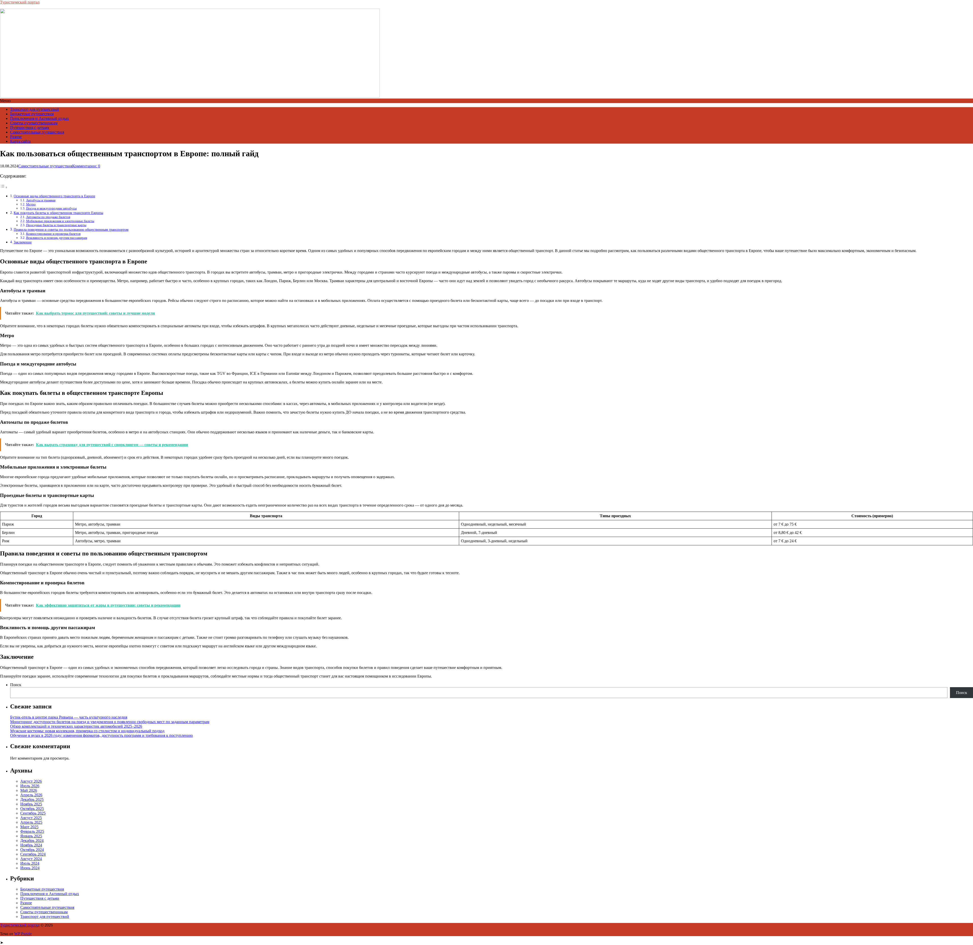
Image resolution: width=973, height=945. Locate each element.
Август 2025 (31, 818)
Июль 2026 (29, 786)
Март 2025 (29, 827)
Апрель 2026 (31, 795)
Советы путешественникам (34, 123)
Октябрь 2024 (32, 849)
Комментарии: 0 (86, 166)
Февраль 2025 (32, 831)
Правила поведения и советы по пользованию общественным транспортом (71, 229)
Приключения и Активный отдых (39, 118)
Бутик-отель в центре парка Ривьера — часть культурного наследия (68, 717)
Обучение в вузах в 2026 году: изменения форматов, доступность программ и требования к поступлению (101, 735)
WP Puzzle (23, 934)
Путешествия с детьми (29, 127)
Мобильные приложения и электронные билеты (60, 221)
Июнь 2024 (30, 868)
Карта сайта (20, 141)
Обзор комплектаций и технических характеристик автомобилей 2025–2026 (76, 726)
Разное (16, 136)
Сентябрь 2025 (33, 813)
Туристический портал (20, 2)
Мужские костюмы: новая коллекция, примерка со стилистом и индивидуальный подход (87, 731)
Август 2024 (31, 859)
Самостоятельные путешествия (37, 132)
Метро (31, 204)
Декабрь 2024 (32, 840)
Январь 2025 (31, 836)
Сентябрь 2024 (33, 854)
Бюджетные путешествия (32, 114)
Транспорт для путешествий (34, 109)
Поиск (15, 685)
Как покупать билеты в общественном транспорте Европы (58, 213)
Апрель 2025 (31, 822)
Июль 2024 (29, 863)
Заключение (23, 242)
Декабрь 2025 (32, 799)
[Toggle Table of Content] (4, 187)
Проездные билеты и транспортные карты (56, 225)
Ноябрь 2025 (31, 804)
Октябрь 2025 (32, 808)
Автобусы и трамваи (40, 200)
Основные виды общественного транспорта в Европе (54, 196)
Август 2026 (31, 781)
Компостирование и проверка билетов (53, 234)
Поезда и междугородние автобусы (51, 208)
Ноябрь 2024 (31, 845)
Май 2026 (28, 790)
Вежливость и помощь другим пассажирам (56, 238)
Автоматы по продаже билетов (48, 217)
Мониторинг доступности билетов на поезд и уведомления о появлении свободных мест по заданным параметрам (109, 722)
